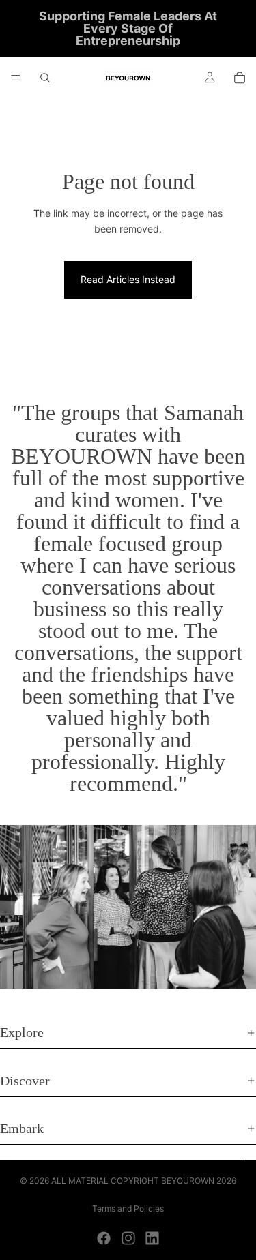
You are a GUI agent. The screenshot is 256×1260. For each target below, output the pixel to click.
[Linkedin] (152, 1238)
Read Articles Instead (128, 279)
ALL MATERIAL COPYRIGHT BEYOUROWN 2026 (143, 1180)
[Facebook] (104, 1238)
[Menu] (15, 77)
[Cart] (240, 78)
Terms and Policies (128, 1208)
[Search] (45, 78)
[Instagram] (128, 1238)
